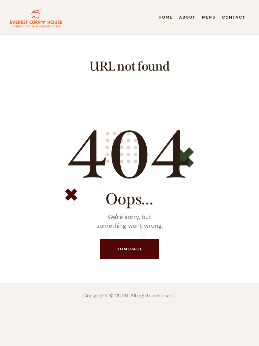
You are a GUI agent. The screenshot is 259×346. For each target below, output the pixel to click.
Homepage (129, 249)
